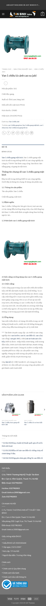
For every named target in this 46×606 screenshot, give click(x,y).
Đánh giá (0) (7, 152)
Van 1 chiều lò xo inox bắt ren (33, 424)
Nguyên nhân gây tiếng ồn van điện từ (23, 458)
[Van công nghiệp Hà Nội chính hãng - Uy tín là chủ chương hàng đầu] (22, 14)
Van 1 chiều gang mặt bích (30, 125)
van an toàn (30, 338)
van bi (22, 335)
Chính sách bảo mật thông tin (14, 577)
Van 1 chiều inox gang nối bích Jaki (10, 424)
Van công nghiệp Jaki (22, 69)
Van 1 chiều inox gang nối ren (18, 128)
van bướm (15, 335)
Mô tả (4, 147)
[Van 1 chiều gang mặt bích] (23, 44)
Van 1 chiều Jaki (14, 122)
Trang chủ (6, 69)
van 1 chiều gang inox (15, 125)
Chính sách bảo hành (10, 573)
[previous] (1, 414)
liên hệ (8, 362)
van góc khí (14, 338)
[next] (44, 414)
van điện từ (30, 335)
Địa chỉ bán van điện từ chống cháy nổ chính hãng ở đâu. (22, 451)
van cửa (39, 335)
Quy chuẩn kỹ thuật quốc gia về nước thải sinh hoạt (22, 444)
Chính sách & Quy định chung (14, 568)
